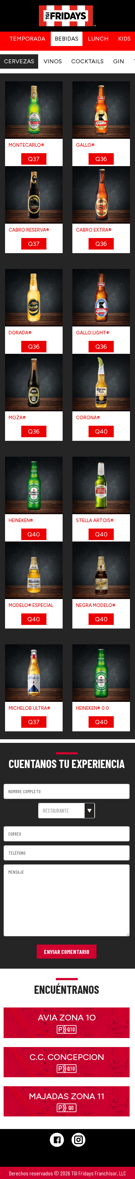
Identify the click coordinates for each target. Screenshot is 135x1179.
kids (124, 38)
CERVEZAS (19, 61)
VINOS (53, 61)
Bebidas (66, 38)
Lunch (98, 38)
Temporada (27, 38)
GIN (118, 61)
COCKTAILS (87, 61)
